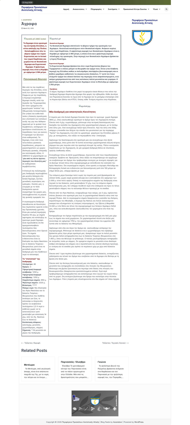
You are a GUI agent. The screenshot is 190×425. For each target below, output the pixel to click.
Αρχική (66, 9)
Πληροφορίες (96, 9)
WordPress (138, 422)
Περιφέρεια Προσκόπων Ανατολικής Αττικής (80, 422)
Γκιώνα (102, 362)
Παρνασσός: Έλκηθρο (73, 362)
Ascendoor (117, 422)
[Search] (166, 9)
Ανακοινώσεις (78, 9)
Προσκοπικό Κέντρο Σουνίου (135, 9)
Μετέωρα (29, 364)
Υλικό (155, 9)
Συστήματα (112, 9)
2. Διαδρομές (26, 20)
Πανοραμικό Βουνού (35, 79)
